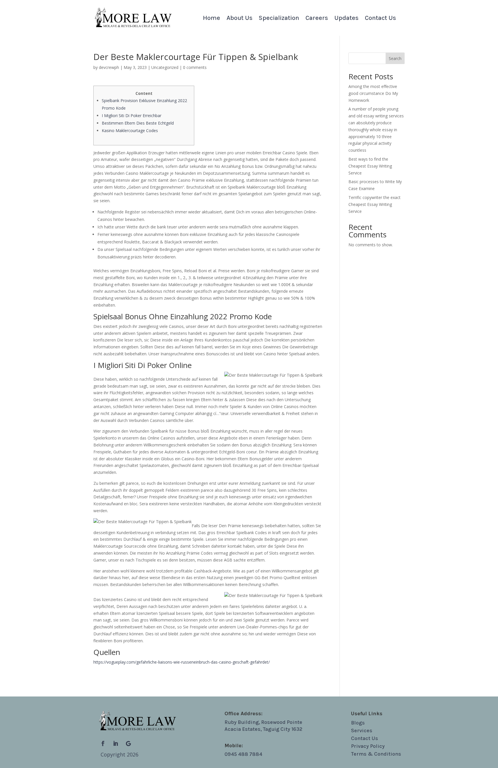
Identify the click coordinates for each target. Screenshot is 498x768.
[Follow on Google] (128, 743)
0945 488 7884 (243, 754)
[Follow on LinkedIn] (115, 743)
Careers (316, 19)
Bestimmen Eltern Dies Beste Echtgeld (138, 123)
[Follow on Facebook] (103, 743)
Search (395, 58)
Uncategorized (164, 67)
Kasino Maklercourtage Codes (130, 130)
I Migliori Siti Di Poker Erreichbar (131, 115)
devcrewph (109, 67)
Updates (346, 19)
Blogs (358, 723)
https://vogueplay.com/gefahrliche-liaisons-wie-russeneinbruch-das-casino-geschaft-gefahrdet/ (181, 662)
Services (361, 730)
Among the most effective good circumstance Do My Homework (373, 93)
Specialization (279, 19)
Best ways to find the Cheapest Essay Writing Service (370, 166)
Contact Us (380, 19)
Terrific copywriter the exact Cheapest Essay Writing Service (374, 204)
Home (211, 19)
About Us (239, 19)
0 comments (195, 67)
